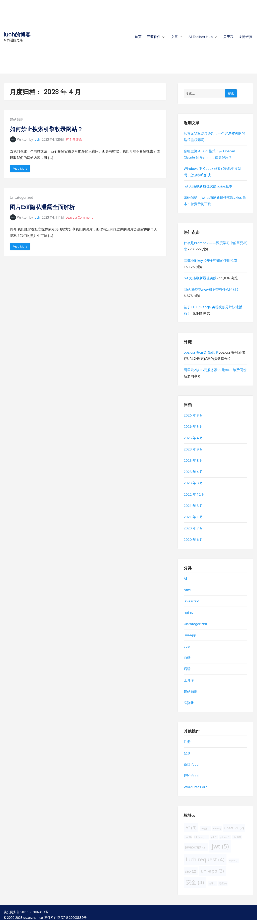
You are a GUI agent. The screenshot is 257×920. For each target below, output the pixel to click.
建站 (212, 883)
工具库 (189, 680)
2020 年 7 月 (193, 528)
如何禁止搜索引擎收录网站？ (46, 129)
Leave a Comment (79, 217)
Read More (21, 169)
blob (217, 828)
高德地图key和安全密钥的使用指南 (210, 260)
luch (37, 139)
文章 (174, 36)
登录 (187, 753)
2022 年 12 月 (194, 494)
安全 (195, 882)
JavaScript (195, 847)
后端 (187, 669)
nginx (188, 612)
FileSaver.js (201, 837)
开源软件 (153, 36)
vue (187, 646)
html (187, 589)
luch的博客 (17, 34)
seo (190, 871)
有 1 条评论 (74, 139)
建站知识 (16, 119)
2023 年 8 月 (193, 460)
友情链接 (245, 36)
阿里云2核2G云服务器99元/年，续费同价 (215, 370)
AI (185, 578)
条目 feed (191, 764)
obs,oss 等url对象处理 (201, 352)
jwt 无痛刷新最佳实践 (200, 278)
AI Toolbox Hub (201, 36)
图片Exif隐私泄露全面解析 (42, 207)
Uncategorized (21, 197)
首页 (138, 36)
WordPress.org (195, 787)
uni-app (190, 635)
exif (188, 837)
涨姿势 (189, 702)
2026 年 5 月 (193, 426)
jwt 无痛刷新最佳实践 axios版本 (208, 186)
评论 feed (191, 775)
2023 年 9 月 (193, 449)
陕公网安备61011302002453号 (26, 912)
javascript (191, 601)
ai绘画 (205, 828)
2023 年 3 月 (193, 483)
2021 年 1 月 (193, 517)
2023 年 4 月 (193, 472)
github (225, 837)
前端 (187, 657)
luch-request (205, 859)
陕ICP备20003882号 (72, 917)
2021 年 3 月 (193, 505)
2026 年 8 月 (193, 415)
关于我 (228, 36)
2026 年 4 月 (193, 438)
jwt (220, 846)
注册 (187, 742)
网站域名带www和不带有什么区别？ (211, 289)
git (214, 837)
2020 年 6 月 (193, 539)
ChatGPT (234, 828)
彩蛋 (222, 883)
